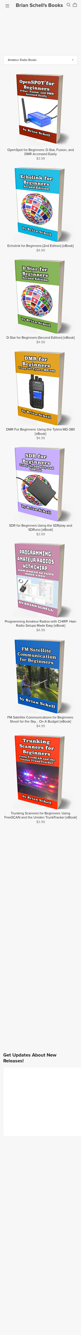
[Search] (69, 5)
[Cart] (76, 5)
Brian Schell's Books (39, 5)
